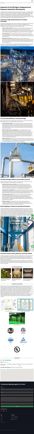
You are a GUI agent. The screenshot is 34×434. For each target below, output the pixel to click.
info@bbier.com (5, 362)
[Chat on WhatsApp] (32, 216)
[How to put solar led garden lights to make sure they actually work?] (6, 273)
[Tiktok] (7, 411)
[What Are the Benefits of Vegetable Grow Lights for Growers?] (17, 273)
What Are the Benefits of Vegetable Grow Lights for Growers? (16, 279)
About (1, 416)
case (1, 420)
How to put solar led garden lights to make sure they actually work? (5, 279)
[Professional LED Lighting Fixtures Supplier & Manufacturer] (3, 1)
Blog (1, 419)
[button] (32, 1)
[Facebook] (4, 411)
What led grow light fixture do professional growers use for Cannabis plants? (28, 279)
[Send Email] (32, 218)
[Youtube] (1, 411)
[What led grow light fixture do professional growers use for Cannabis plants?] (28, 273)
